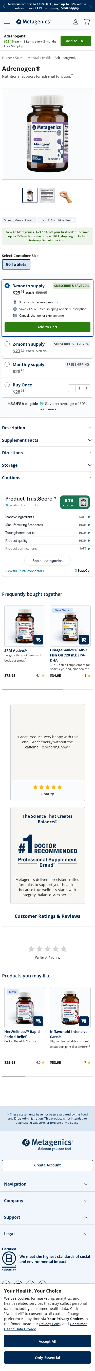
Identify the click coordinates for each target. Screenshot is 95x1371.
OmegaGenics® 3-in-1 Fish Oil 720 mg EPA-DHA (69, 655)
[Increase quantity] (86, 388)
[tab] (29, 195)
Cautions (11, 477)
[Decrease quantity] (72, 388)
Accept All (47, 1341)
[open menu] (7, 22)
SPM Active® (15, 650)
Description (13, 428)
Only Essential (47, 1357)
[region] (47, 1327)
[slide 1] (47, 133)
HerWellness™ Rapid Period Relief (22, 1034)
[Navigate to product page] (24, 626)
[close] (90, 6)
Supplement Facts (20, 440)
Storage (9, 465)
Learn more (47, 409)
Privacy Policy (50, 1324)
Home (7, 57)
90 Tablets (16, 264)
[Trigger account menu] (76, 22)
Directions (12, 452)
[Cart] (87, 22)
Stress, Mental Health (33, 57)
